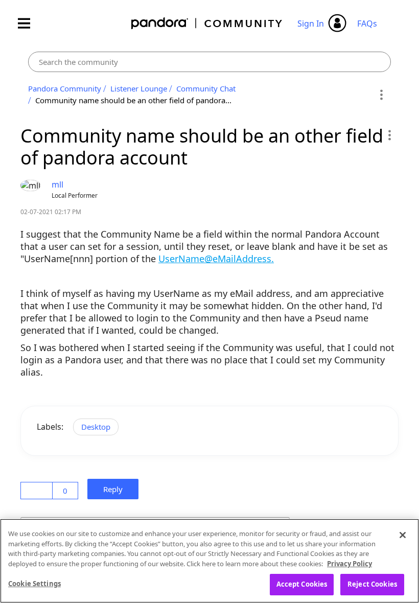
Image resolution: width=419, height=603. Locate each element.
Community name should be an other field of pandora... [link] (133, 100)
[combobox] (209, 62)
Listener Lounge (138, 88)
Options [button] (381, 94)
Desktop (95, 427)
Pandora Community (207, 23)
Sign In (310, 23)
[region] (209, 561)
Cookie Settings (34, 583)
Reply (116, 489)
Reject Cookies (372, 584)
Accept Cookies (302, 584)
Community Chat (206, 88)
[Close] (402, 535)
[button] (389, 135)
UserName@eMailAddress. (216, 258)
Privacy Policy (349, 563)
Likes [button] (38, 490)
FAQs (367, 23)
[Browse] (29, 23)
